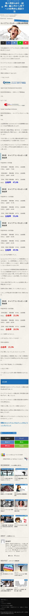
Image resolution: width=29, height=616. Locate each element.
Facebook (17, 555)
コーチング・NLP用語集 (6, 603)
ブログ (2, 601)
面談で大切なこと (4, 599)
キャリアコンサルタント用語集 (9, 433)
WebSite (11, 555)
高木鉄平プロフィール (15, 607)
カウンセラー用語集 (5, 607)
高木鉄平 (8, 541)
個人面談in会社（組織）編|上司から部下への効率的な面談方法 (14, 7)
